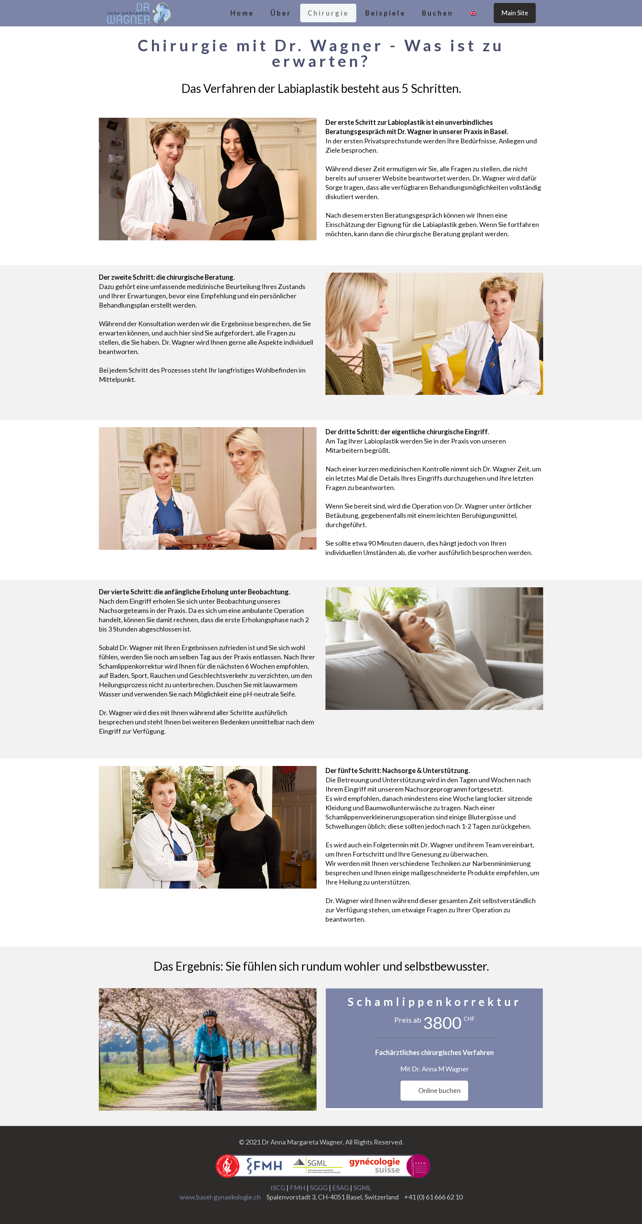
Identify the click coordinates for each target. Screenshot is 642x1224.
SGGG (319, 1188)
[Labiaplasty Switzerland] (139, 13)
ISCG (277, 1188)
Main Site (514, 13)
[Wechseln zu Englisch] (473, 13)
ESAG (340, 1188)
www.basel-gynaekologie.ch (220, 1197)
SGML (362, 1188)
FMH (297, 1188)
